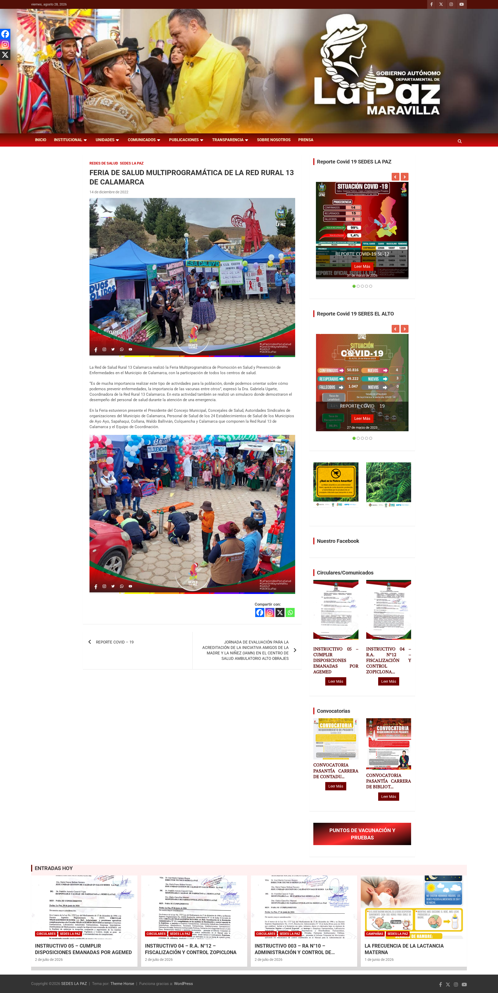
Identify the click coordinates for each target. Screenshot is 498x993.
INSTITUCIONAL (68, 140)
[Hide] (2, 65)
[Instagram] (269, 612)
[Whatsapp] (290, 612)
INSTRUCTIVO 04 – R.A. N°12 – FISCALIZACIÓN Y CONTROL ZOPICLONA (191, 949)
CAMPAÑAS (374, 934)
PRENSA (305, 140)
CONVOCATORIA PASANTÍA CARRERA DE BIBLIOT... (388, 781)
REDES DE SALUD (103, 163)
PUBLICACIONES (184, 140)
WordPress (183, 983)
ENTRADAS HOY (54, 868)
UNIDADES (105, 140)
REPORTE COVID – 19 (115, 642)
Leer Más (362, 266)
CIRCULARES (46, 934)
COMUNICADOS (142, 140)
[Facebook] (259, 612)
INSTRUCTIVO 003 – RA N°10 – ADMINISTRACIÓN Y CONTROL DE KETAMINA (293, 952)
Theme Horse (122, 983)
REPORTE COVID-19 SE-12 (362, 254)
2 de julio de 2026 (49, 959)
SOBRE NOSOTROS (273, 140)
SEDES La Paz (132, 163)
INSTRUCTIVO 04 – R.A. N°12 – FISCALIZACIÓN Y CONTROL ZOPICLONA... (388, 660)
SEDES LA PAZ (74, 983)
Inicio (40, 140)
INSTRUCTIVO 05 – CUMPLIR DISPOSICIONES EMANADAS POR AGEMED (335, 660)
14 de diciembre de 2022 (108, 192)
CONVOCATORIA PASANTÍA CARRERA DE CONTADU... (335, 770)
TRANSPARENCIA (228, 140)
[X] (280, 612)
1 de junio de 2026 (379, 959)
